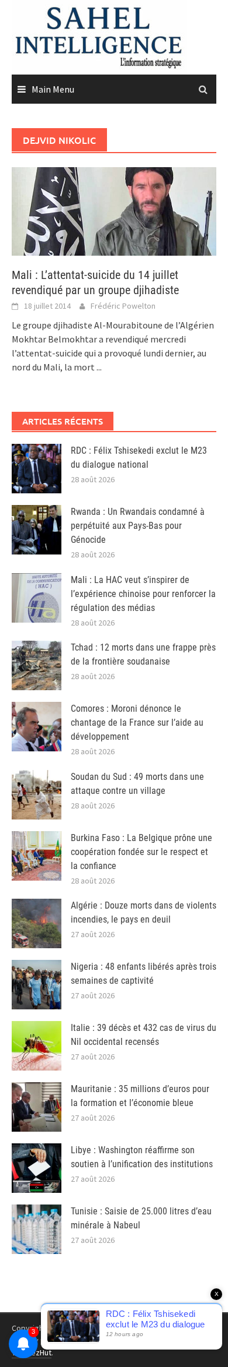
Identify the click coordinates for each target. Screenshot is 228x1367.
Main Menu (53, 89)
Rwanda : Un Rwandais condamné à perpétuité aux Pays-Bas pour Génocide (138, 525)
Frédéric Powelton (123, 306)
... (99, 367)
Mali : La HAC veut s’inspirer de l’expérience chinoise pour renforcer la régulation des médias (143, 593)
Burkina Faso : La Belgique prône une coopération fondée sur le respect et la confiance (141, 851)
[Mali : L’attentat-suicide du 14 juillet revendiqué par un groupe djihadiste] (114, 210)
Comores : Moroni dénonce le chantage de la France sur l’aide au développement (137, 722)
